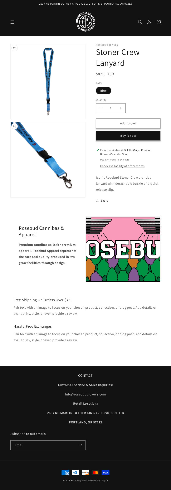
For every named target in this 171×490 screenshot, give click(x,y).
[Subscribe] (80, 445)
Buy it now (128, 136)
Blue (103, 90)
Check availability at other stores (122, 166)
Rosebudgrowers (79, 480)
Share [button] (104, 200)
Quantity (101, 100)
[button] (12, 22)
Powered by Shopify (98, 480)
